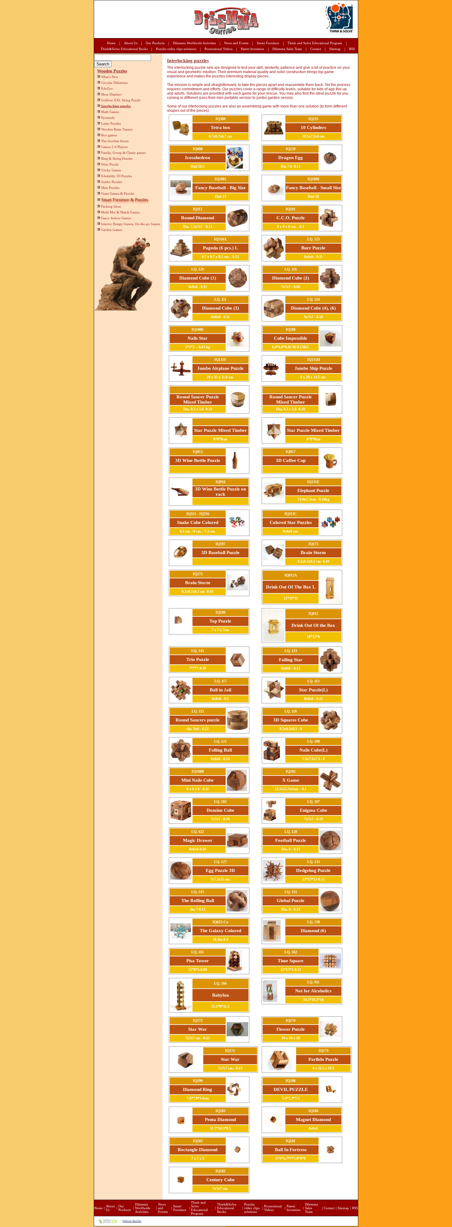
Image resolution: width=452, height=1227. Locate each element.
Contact (315, 49)
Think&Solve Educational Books (124, 49)
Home (111, 43)
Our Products (155, 43)
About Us (130, 43)
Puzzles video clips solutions (176, 49)
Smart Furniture (268, 43)
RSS (352, 49)
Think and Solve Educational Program (314, 43)
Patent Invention (252, 49)
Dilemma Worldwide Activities (194, 43)
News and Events (236, 43)
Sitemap (335, 49)
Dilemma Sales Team (287, 49)
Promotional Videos (218, 49)
